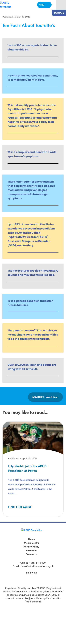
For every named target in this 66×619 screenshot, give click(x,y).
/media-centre (33, 601)
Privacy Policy (31, 546)
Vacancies (31, 550)
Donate (59, 12)
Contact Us (31, 554)
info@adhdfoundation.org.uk (37, 566)
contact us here (14, 598)
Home (31, 539)
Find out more (20, 507)
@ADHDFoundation (45, 397)
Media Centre (31, 542)
